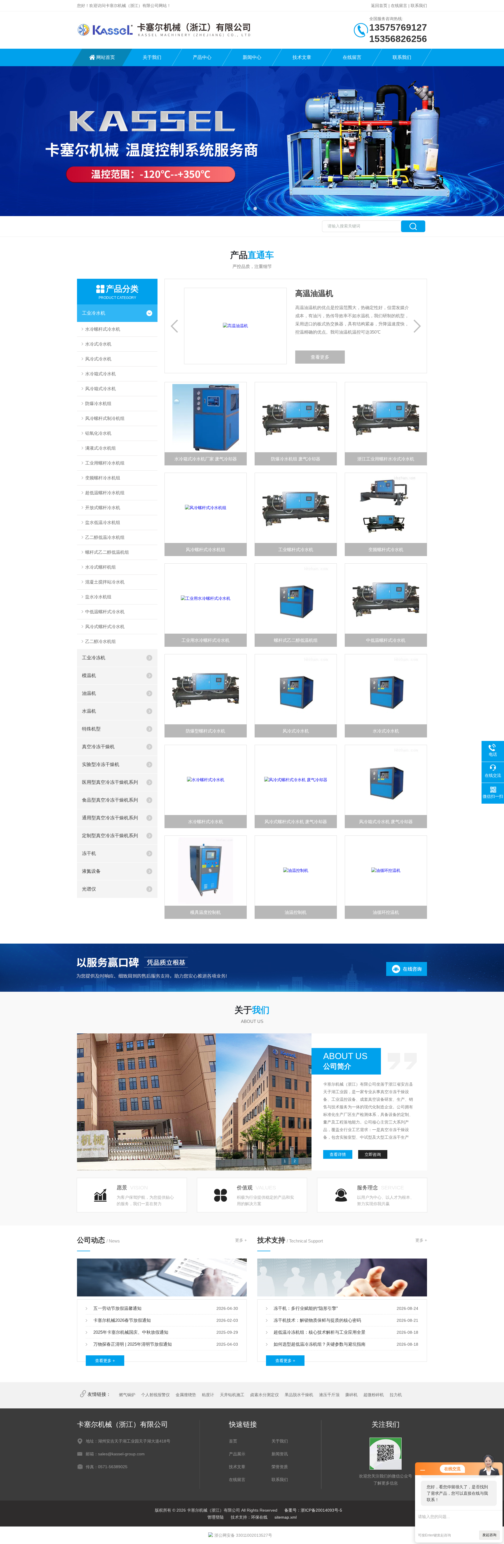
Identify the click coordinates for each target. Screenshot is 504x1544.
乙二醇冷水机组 (100, 641)
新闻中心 (252, 57)
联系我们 (419, 5)
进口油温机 (284, 293)
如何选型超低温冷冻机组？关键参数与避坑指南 (319, 1344)
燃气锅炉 (127, 1394)
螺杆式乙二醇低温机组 (107, 552)
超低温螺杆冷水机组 (105, 492)
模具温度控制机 (205, 912)
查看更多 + (105, 1360)
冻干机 (89, 853)
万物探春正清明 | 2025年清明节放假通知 (132, 1344)
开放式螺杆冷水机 (102, 507)
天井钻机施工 (232, 1394)
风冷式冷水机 (98, 358)
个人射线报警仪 (155, 1394)
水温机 (89, 711)
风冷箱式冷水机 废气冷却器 (386, 821)
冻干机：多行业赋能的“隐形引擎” (306, 1308)
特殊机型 (91, 728)
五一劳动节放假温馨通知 (117, 1308)
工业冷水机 (93, 313)
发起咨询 (489, 1535)
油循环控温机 (386, 912)
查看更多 (290, 357)
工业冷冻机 (93, 657)
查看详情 (338, 1154)
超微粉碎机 (373, 1394)
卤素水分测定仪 (264, 1394)
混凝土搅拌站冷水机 (105, 581)
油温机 (89, 693)
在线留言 (399, 5)
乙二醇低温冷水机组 (105, 537)
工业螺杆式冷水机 (295, 549)
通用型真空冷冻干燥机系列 (110, 817)
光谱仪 (89, 888)
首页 (233, 1441)
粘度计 (208, 1394)
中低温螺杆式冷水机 (105, 611)
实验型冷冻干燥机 (100, 764)
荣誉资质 (280, 1466)
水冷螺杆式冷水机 (102, 329)
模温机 (89, 675)
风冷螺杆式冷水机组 (205, 549)
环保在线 (259, 1517)
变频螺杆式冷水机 (385, 549)
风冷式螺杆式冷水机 (105, 626)
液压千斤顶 (329, 1394)
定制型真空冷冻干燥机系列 (110, 835)
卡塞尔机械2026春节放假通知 (122, 1320)
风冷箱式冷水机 (100, 388)
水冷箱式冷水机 (100, 373)
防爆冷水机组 (98, 403)
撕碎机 (351, 1394)
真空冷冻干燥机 (98, 746)
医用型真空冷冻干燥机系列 (110, 782)
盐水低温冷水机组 (102, 522)
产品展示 (237, 1454)
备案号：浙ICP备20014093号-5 (313, 1510)
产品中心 (202, 57)
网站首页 (105, 57)
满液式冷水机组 (100, 448)
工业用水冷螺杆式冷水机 (205, 640)
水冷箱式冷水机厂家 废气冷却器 (205, 458)
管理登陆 (215, 1517)
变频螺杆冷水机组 (102, 477)
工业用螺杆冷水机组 (105, 462)
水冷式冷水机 (98, 343)
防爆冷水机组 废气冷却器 (295, 458)
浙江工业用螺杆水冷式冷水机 (385, 458)
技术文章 (302, 57)
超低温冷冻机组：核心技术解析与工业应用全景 (319, 1332)
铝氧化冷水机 (98, 433)
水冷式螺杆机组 (100, 567)
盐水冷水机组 (98, 596)
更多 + (241, 1240)
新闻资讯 (280, 1454)
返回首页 (379, 5)
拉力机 (396, 1394)
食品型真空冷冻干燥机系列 (110, 800)
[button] (249, 208)
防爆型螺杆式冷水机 (205, 730)
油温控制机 (296, 912)
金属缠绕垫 (186, 1394)
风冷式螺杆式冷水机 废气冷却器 (296, 821)
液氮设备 (91, 871)
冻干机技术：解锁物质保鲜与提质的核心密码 (317, 1320)
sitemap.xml (285, 1517)
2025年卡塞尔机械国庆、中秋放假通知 (130, 1332)
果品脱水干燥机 (299, 1394)
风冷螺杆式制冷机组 (105, 418)
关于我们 (152, 57)
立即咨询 (373, 1154)
